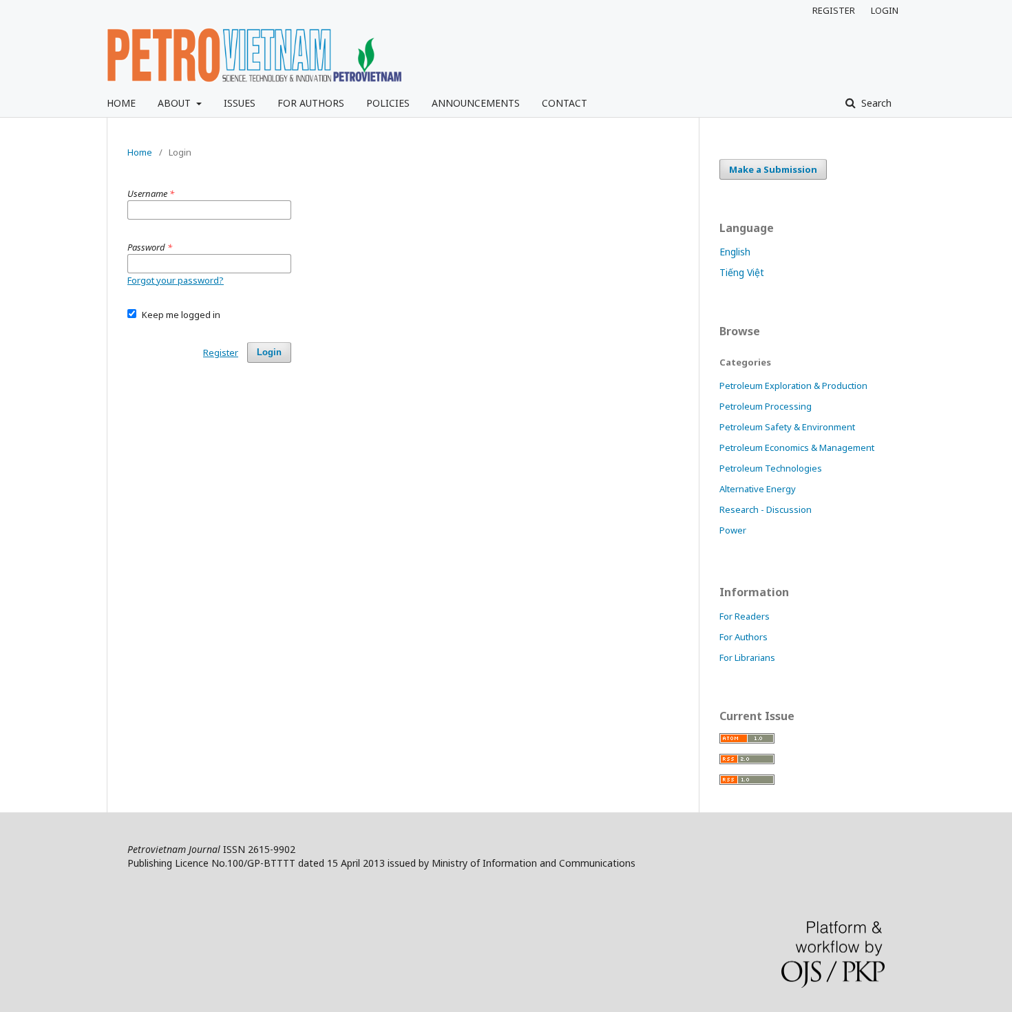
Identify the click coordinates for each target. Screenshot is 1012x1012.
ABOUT (175, 102)
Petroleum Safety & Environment (787, 427)
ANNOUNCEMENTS (476, 102)
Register (220, 352)
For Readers (744, 616)
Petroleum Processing (765, 406)
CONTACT (564, 102)
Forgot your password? (175, 280)
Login (269, 352)
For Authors (743, 637)
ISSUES (239, 102)
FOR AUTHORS (310, 102)
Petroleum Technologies (770, 468)
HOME (121, 102)
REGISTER (833, 10)
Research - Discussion (765, 509)
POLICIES (388, 102)
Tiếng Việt (741, 272)
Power (732, 530)
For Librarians (747, 657)
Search (875, 102)
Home (139, 152)
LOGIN (884, 10)
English (734, 251)
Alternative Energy (757, 489)
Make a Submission (773, 169)
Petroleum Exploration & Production (793, 385)
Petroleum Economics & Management (796, 447)
